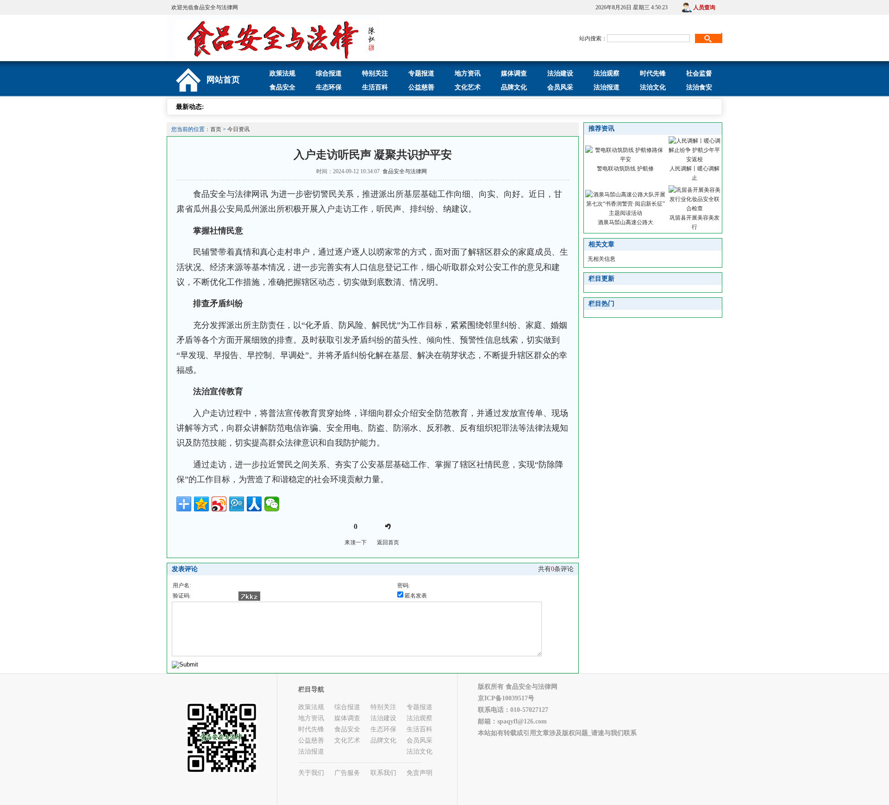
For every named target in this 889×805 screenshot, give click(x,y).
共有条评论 (556, 569)
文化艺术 (468, 87)
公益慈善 (421, 87)
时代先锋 (653, 73)
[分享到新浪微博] (219, 504)
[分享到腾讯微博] (236, 504)
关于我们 (311, 772)
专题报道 (421, 73)
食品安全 (282, 87)
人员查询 (704, 7)
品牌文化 (514, 87)
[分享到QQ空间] (201, 504)
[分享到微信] (271, 504)
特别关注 (375, 73)
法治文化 (653, 87)
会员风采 (560, 87)
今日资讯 (238, 129)
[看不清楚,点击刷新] (249, 596)
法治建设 (560, 73)
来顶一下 (355, 542)
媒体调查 (514, 73)
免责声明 (419, 772)
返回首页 (388, 542)
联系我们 (383, 772)
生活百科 (375, 87)
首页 (215, 129)
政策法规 (282, 73)
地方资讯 (468, 73)
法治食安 (699, 87)
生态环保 (329, 87)
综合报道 (329, 73)
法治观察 (607, 73)
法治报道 (607, 87)
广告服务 (347, 772)
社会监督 (699, 73)
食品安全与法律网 (404, 171)
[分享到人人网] (254, 504)
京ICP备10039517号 (506, 698)
